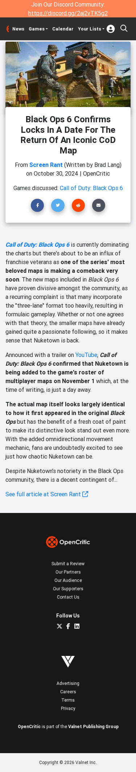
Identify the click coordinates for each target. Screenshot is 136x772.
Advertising (68, 683)
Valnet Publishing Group (93, 726)
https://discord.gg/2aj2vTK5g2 (68, 13)
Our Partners (68, 572)
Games (37, 29)
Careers (68, 691)
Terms (68, 700)
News (18, 29)
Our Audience (68, 580)
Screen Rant (46, 164)
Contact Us (68, 597)
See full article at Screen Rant (43, 494)
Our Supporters (68, 588)
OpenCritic (29, 726)
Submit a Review (68, 563)
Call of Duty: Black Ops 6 (37, 244)
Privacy (68, 708)
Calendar (63, 29)
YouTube (86, 354)
